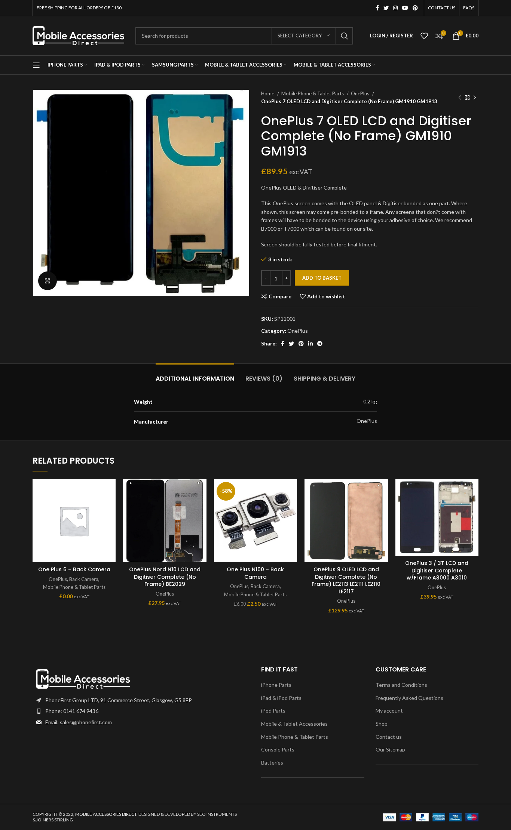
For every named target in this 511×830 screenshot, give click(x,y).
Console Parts (277, 749)
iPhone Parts (276, 685)
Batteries (272, 762)
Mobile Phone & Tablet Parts (313, 93)
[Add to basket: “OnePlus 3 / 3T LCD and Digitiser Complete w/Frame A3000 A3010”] (472, 508)
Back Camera (83, 579)
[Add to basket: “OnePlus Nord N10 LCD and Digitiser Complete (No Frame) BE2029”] (201, 508)
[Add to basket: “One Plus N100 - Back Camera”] (291, 508)
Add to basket (322, 278)
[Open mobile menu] (36, 65)
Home (268, 93)
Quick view (110, 525)
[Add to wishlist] (110, 491)
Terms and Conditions (401, 685)
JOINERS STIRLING (54, 820)
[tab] (195, 374)
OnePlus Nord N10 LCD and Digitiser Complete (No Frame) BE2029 (165, 577)
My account (389, 710)
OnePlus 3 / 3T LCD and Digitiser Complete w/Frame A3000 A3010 (436, 570)
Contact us (389, 737)
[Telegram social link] (320, 343)
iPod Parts (273, 710)
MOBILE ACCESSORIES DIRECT (106, 814)
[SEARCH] (344, 35)
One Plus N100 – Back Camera (255, 573)
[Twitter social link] (386, 8)
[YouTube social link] (405, 8)
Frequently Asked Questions (409, 698)
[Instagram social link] (395, 8)
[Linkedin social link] (310, 343)
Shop (382, 723)
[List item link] (141, 711)
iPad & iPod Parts (281, 698)
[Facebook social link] (377, 8)
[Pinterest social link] (415, 8)
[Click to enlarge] (47, 280)
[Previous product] (459, 97)
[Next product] (474, 97)
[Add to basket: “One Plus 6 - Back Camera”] (110, 508)
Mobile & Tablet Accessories (294, 723)
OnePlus (360, 93)
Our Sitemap (390, 749)
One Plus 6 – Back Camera (74, 569)
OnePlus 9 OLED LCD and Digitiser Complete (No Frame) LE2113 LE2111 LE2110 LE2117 (346, 580)
